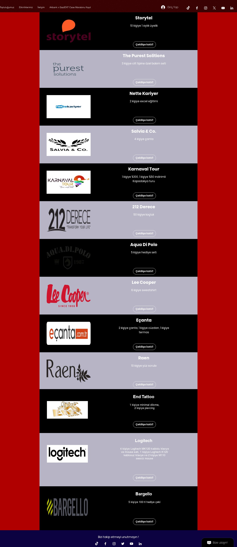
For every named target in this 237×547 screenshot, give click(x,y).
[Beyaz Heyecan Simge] (123, 544)
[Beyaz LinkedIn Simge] (232, 8)
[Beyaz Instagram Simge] (206, 8)
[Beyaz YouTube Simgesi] (223, 8)
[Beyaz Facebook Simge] (197, 8)
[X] (214, 8)
